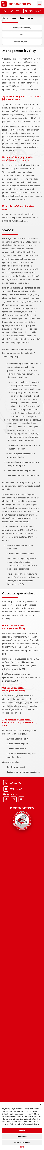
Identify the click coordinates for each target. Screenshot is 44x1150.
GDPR (22, 1147)
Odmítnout (22, 1136)
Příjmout (22, 1131)
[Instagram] (14, 799)
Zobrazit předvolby (22, 1142)
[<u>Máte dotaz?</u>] (25, 11)
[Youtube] (21, 799)
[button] (41, 1104)
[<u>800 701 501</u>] (5, 11)
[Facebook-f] (6, 799)
